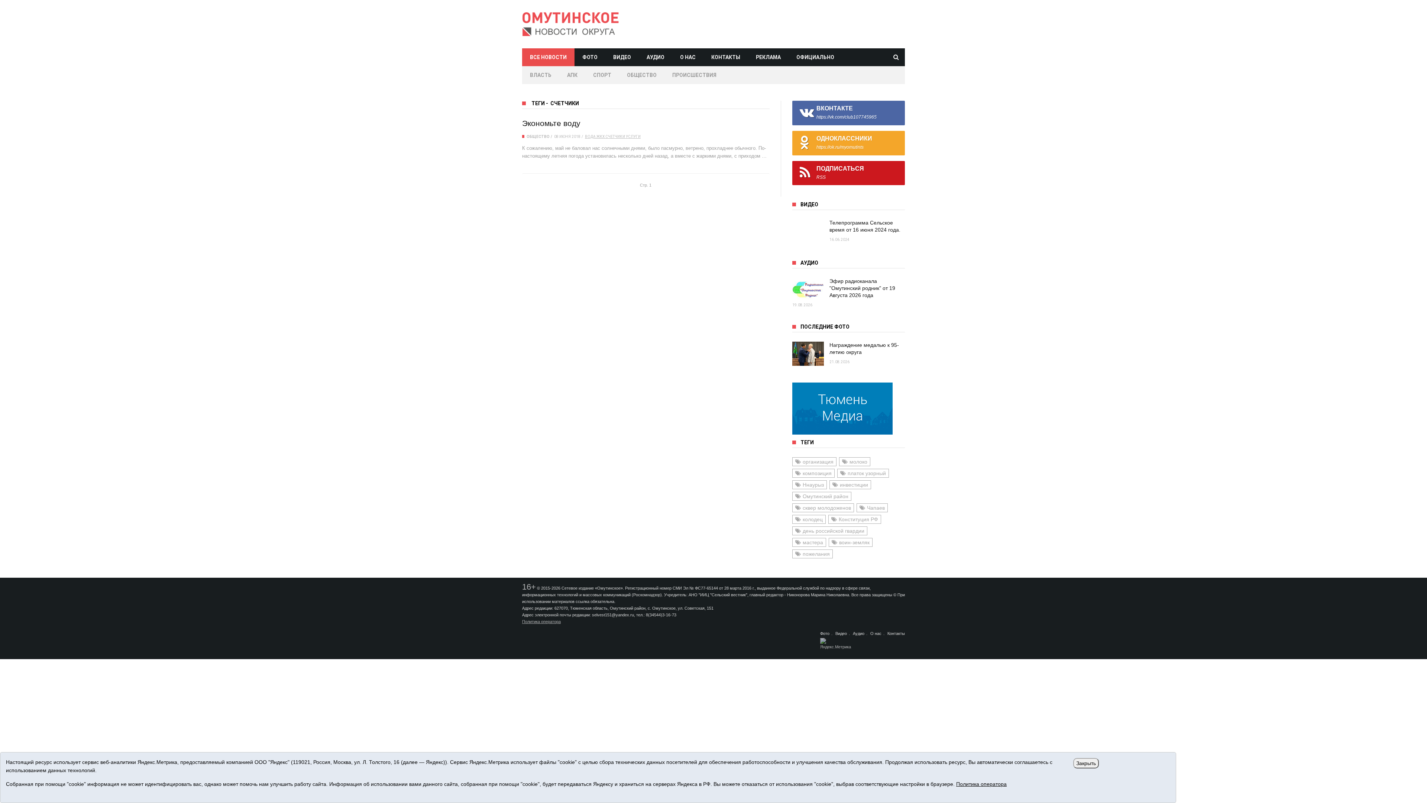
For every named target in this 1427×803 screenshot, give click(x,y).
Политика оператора (541, 621)
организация (818, 462)
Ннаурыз (813, 485)
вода (590, 137)
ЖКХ (600, 137)
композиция (817, 473)
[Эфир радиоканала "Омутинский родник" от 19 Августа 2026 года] (808, 290)
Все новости (548, 57)
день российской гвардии (833, 531)
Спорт (602, 75)
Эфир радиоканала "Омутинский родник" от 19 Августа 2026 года (862, 288)
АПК (572, 75)
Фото (590, 57)
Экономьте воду (551, 123)
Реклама (768, 57)
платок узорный (867, 473)
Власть (540, 75)
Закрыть (1086, 763)
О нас (688, 57)
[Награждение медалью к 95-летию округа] (808, 354)
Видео (622, 57)
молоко (858, 462)
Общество (642, 75)
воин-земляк (854, 542)
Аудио (655, 57)
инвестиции (854, 485)
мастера (813, 542)
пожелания (816, 554)
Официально (815, 57)
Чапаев (876, 508)
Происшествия (694, 75)
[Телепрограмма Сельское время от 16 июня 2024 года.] (808, 231)
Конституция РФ (858, 519)
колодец (813, 519)
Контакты (725, 57)
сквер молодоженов (827, 508)
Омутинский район (825, 496)
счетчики (615, 137)
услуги (633, 137)
